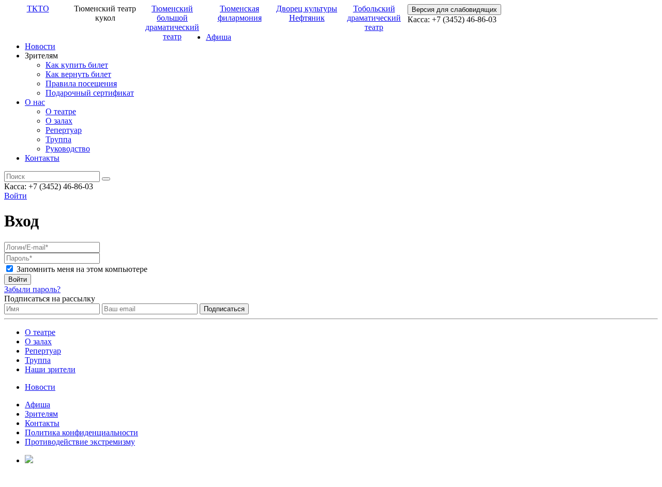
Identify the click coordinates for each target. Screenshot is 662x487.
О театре (61, 111)
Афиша (218, 37)
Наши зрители (50, 369)
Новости (40, 46)
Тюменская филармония (240, 13)
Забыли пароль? (32, 289)
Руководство (68, 148)
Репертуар (64, 130)
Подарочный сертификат (90, 92)
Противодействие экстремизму (80, 441)
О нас (35, 102)
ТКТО (38, 8)
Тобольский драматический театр (374, 18)
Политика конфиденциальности (81, 432)
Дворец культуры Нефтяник (306, 13)
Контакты (42, 158)
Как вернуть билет (78, 74)
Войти (15, 195)
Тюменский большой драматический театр (172, 22)
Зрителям (41, 413)
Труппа (58, 139)
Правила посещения (81, 83)
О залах (59, 120)
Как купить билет (77, 64)
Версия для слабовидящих (454, 9)
